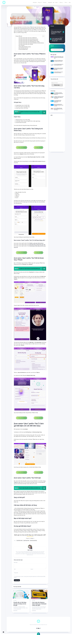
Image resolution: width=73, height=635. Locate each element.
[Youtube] (38, 628)
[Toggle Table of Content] (43, 36)
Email (32, 569)
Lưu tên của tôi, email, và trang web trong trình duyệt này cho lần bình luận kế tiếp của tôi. (29, 577)
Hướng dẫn (50, 2)
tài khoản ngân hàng (33, 540)
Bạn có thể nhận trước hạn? (23, 48)
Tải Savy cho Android (21, 147)
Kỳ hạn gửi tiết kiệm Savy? (23, 49)
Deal (53, 2)
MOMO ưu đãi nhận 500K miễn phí (36, 243)
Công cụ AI (40, 2)
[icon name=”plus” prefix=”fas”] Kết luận (26, 44)
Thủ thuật (44, 2)
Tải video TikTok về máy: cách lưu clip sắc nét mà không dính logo (58, 57)
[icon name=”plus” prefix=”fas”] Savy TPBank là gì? (28, 37)
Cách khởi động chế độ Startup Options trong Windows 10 (57, 101)
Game (56, 2)
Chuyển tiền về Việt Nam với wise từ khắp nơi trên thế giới (19, 604)
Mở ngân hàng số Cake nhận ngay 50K (37, 244)
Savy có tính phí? (21, 45)
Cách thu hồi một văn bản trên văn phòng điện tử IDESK (58, 64)
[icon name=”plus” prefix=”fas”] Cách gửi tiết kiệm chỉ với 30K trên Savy (31, 42)
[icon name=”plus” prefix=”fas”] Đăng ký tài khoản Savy (28, 40)
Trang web (16, 572)
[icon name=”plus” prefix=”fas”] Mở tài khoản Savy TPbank (29, 41)
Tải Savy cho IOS (38, 147)
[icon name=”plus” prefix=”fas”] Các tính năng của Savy (28, 39)
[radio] (27, 536)
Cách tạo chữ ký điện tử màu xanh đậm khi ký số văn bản (58, 61)
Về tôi (66, 2)
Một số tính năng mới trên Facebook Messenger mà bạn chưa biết (58, 105)
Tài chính (15, 14)
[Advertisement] (57, 134)
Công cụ (60, 2)
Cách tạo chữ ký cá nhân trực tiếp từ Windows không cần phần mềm (58, 69)
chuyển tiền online (19, 540)
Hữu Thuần (16, 22)
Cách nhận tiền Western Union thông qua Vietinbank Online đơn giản (39, 604)
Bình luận (16, 562)
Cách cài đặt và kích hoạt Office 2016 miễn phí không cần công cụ (58, 109)
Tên (15, 569)
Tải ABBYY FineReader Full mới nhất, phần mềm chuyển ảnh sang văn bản (58, 97)
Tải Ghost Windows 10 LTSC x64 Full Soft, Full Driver (58, 72)
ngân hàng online (26, 540)
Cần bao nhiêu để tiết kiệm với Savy (25, 46)
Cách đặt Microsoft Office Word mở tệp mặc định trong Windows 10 (58, 93)
